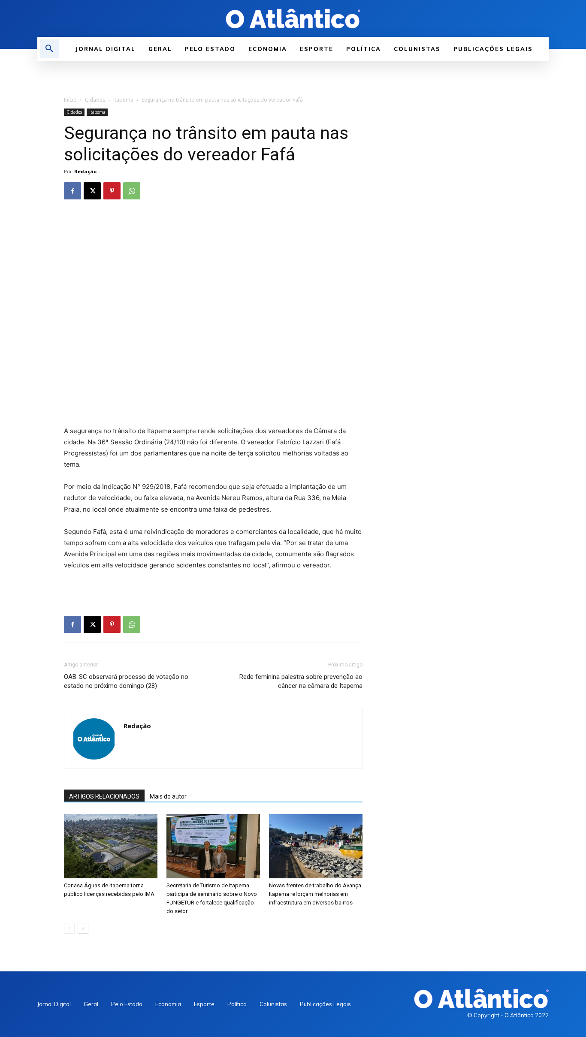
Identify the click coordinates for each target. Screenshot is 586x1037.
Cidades (95, 99)
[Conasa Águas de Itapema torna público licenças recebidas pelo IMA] (110, 846)
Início (70, 99)
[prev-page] (69, 928)
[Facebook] (72, 190)
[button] (49, 48)
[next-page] (83, 928)
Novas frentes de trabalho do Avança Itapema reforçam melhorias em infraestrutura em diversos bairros (315, 894)
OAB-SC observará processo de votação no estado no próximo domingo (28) (126, 681)
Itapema (123, 99)
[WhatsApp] (131, 190)
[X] (92, 190)
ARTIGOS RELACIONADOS (104, 796)
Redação (85, 171)
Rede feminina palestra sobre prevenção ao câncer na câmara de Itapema (300, 681)
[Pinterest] (112, 190)
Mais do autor (168, 796)
